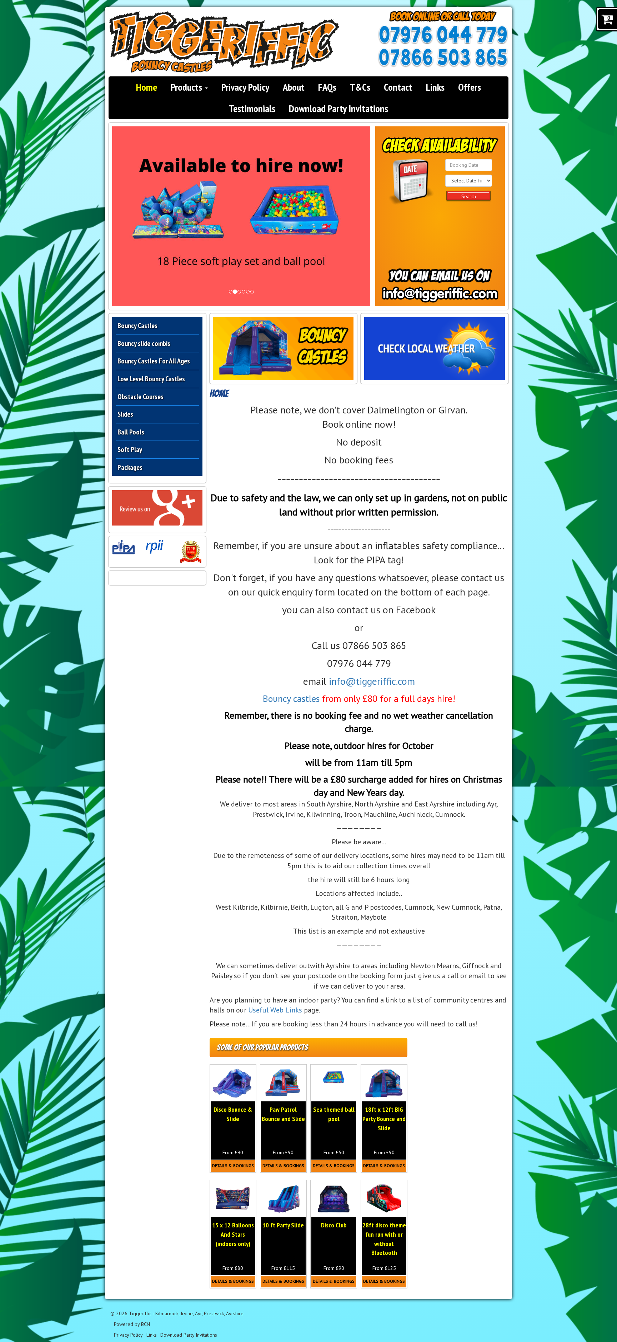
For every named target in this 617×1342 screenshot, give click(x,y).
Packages (129, 467)
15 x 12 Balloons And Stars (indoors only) (233, 1234)
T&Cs (360, 87)
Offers (469, 87)
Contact (398, 87)
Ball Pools (130, 432)
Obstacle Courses (140, 396)
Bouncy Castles (137, 325)
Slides (125, 414)
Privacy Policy (245, 87)
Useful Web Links (275, 1010)
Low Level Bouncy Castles (151, 378)
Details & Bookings (233, 1165)
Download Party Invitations (338, 108)
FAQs (327, 87)
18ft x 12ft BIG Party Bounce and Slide (384, 1118)
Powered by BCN (132, 1324)
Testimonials (252, 108)
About (294, 87)
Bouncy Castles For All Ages (153, 361)
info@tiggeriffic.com (372, 681)
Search (468, 196)
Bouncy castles (291, 698)
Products (187, 87)
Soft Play (129, 449)
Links (435, 87)
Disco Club (334, 1225)
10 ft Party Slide (283, 1225)
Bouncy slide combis (143, 343)
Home (146, 87)
